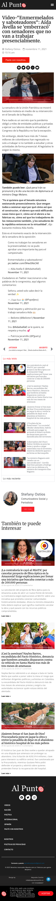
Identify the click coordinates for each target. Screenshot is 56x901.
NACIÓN (7, 810)
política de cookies (25, 896)
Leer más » (6, 616)
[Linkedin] (48, 879)
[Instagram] (34, 797)
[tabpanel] (28, 418)
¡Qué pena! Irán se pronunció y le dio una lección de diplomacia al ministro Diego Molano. (27, 191)
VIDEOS (7, 805)
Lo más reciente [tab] (11, 478)
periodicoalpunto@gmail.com (34, 863)
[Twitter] (28, 797)
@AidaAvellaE (20, 327)
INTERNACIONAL (11, 819)
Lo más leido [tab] (10, 358)
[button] (52, 4)
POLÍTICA (8, 815)
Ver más (28, 509)
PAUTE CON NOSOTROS (13, 829)
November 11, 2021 (18, 272)
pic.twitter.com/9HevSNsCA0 (23, 263)
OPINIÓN (7, 824)
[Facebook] (21, 797)
